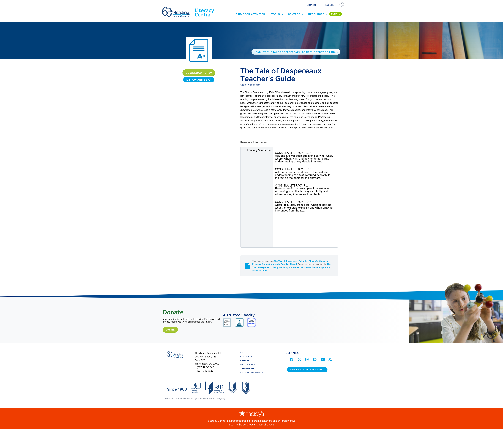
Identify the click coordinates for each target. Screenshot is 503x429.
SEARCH (341, 5)
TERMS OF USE (248, 368)
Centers (294, 14)
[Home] (178, 8)
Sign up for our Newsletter (307, 369)
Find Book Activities (250, 14)
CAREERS (244, 360)
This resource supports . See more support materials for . (291, 265)
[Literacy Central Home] (204, 8)
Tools (275, 14)
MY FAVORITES (197, 79)
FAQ (242, 352)
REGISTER (330, 4)
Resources (316, 14)
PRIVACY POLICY (247, 364)
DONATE (335, 13)
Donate (170, 329)
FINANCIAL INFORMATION (251, 372)
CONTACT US (247, 356)
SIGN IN (311, 4)
